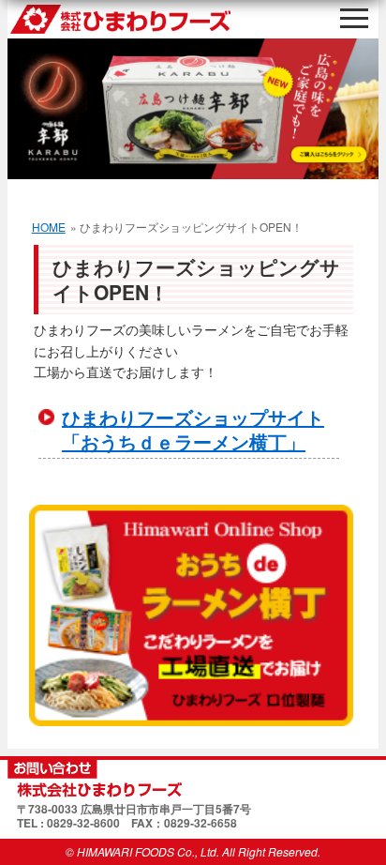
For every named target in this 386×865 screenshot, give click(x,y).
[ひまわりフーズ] (193, 778)
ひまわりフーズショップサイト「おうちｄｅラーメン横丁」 (193, 429)
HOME (49, 227)
